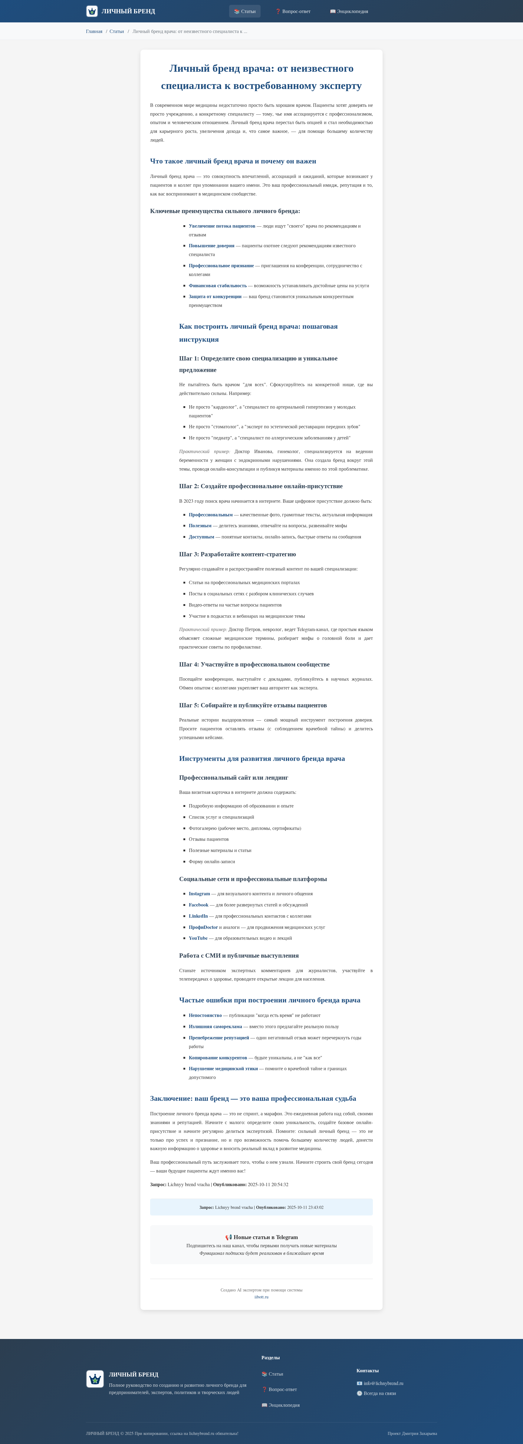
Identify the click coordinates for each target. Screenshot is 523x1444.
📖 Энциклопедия (349, 11)
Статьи (117, 31)
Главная (94, 31)
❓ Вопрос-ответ (293, 11)
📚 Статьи (245, 11)
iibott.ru (261, 1297)
